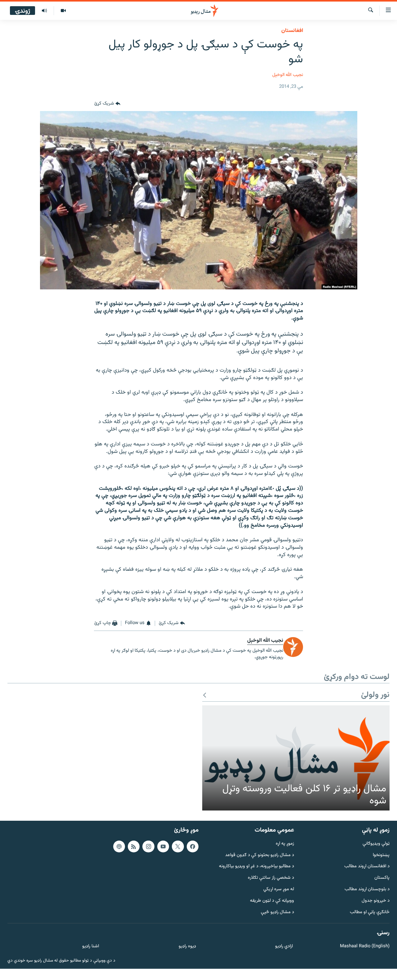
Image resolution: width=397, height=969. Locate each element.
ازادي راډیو (284, 947)
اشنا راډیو (90, 947)
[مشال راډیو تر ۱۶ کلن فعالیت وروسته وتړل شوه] (296, 758)
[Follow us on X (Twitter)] (178, 846)
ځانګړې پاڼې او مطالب (370, 912)
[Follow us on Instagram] (148, 846)
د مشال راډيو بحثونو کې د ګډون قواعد (259, 855)
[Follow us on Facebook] (192, 846)
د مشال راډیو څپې (277, 912)
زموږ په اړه (285, 844)
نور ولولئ (375, 695)
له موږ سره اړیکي (278, 889)
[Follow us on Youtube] (163, 846)
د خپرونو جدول (376, 901)
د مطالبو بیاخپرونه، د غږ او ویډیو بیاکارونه (256, 867)
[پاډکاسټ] (119, 846)
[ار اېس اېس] (134, 846)
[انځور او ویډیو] (63, 11)
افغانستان (292, 31)
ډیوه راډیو (187, 947)
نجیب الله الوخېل (287, 74)
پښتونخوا (381, 855)
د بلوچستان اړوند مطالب (367, 889)
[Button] (107, 103)
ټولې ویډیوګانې (376, 844)
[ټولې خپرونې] (44, 11)
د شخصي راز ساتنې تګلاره (271, 878)
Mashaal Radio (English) (365, 947)
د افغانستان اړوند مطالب (367, 867)
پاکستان (382, 878)
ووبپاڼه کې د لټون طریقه (272, 901)
